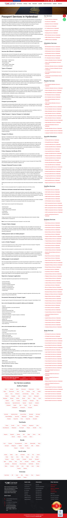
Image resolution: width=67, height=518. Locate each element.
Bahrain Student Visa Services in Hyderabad (53, 400)
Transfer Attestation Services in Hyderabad (53, 115)
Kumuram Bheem (23, 414)
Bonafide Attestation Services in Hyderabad (53, 128)
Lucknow (38, 454)
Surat (28, 454)
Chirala (38, 389)
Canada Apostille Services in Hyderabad (52, 144)
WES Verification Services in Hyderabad (52, 35)
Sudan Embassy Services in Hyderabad (52, 305)
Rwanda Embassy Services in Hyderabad (53, 303)
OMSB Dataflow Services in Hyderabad (52, 196)
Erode (18, 425)
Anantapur (11, 389)
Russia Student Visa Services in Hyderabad (53, 345)
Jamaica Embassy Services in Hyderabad (53, 278)
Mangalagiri (5, 398)
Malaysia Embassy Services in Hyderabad (53, 238)
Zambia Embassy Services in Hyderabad (53, 324)
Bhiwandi (37, 463)
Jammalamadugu (25, 393)
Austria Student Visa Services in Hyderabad (53, 363)
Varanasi (30, 459)
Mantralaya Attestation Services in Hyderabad (54, 66)
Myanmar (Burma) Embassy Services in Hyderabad (52, 253)
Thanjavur (28, 427)
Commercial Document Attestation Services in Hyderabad (53, 76)
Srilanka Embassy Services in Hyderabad (53, 249)
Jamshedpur (7, 463)
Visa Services (27, 486)
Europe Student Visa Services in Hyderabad (53, 343)
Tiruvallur (12, 425)
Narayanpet (31, 414)
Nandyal (23, 398)
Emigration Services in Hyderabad (51, 30)
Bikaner (6, 466)
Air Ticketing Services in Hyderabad (52, 28)
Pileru (13, 400)
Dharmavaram (11, 391)
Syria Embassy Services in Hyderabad (52, 307)
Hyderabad (6, 414)
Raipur (16, 461)
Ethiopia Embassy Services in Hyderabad (53, 267)
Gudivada (28, 391)
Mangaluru (12, 434)
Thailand (25, 477)
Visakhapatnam (14, 407)
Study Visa (53, 493)
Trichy (40, 427)
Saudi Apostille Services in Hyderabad (52, 148)
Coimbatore (24, 425)
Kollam (26, 443)
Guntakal (39, 391)
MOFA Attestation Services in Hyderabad (53, 55)
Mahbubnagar (24, 416)
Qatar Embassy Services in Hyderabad (52, 225)
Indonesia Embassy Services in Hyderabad (53, 273)
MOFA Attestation (39, 499)
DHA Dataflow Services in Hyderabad (52, 189)
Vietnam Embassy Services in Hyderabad (53, 320)
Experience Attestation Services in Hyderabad (54, 120)
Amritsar (18, 459)
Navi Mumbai (31, 463)
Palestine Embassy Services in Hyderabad (53, 300)
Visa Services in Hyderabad (50, 21)
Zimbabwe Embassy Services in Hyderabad (53, 326)
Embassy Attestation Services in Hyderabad (53, 60)
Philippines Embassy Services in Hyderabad (53, 276)
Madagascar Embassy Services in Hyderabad (53, 294)
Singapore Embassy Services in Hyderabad (53, 236)
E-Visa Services (27, 488)
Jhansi (32, 466)
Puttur (37, 400)
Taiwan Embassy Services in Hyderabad (52, 309)
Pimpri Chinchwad (23, 463)
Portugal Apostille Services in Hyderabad (53, 175)
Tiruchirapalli (21, 427)
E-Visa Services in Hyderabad (50, 26)
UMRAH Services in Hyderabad (51, 39)
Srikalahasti (8, 405)
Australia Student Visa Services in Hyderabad (53, 340)
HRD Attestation (39, 493)
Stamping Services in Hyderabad (51, 32)
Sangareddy (28, 418)
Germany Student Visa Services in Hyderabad (53, 347)
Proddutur (18, 400)
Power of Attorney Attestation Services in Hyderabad (53, 63)
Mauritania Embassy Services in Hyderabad (53, 291)
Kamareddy (17, 416)
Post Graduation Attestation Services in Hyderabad (52, 85)
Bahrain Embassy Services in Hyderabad (53, 232)
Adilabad (37, 416)
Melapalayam (14, 427)
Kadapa (32, 393)
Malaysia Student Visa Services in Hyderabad (53, 381)
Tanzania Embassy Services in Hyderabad (53, 312)
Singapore (38, 475)
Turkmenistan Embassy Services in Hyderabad (52, 315)
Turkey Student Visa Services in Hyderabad (53, 367)
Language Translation (54, 499)
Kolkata (11, 454)
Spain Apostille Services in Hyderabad (52, 180)
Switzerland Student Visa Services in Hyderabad (52, 374)
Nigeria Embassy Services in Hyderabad (52, 296)
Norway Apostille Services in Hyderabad (52, 173)
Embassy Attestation (39, 488)
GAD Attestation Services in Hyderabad (52, 53)
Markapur (12, 398)
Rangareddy (16, 418)
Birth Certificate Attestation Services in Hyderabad (52, 100)
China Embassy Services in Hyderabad (52, 245)
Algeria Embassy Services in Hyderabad (52, 260)
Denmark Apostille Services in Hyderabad (53, 169)
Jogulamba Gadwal (14, 414)
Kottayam (37, 445)
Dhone (18, 391)
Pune (33, 454)
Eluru (23, 391)
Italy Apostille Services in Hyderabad (52, 160)
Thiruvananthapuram (18, 443)
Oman (32, 475)
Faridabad (24, 459)
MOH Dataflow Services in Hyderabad (52, 194)
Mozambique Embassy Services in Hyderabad (54, 289)
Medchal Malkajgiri (8, 416)
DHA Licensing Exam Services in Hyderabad (53, 203)
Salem (37, 425)
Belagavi (19, 436)
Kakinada (7, 396)
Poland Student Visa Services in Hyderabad (53, 361)
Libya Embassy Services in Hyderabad (52, 285)
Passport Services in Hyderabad (51, 19)
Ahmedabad (22, 454)
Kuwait (17, 475)
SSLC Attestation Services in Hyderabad (52, 97)
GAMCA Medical (27, 499)
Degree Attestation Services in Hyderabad (53, 92)
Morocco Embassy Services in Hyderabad (53, 287)
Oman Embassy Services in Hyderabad (52, 234)
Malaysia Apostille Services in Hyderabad (53, 155)
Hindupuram (17, 393)
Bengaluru (5, 434)
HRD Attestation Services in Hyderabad (52, 48)
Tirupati (25, 405)
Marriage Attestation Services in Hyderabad (53, 106)
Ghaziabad (26, 461)
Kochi (5, 443)
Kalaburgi (25, 468)
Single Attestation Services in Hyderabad (53, 122)
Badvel (17, 389)
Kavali (19, 396)
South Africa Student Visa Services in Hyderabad (52, 384)
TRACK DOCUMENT (16, 0)
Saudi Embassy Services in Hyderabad (52, 229)
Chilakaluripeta (31, 389)
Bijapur (29, 434)
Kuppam (24, 396)
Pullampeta (32, 400)
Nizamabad (35, 418)
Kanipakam (13, 396)
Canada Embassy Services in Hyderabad (53, 243)
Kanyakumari (31, 425)
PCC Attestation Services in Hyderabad (52, 57)
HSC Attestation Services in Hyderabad (52, 94)
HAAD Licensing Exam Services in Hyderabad (53, 205)
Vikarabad (9, 418)
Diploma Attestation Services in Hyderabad (53, 90)
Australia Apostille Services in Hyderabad (53, 146)
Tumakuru (25, 436)
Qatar (22, 475)
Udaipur (38, 466)
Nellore (29, 398)
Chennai (6, 425)
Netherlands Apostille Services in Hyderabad (53, 166)
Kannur (39, 443)
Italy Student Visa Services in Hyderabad (53, 349)
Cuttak (27, 466)
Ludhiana (10, 461)
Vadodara (7, 459)
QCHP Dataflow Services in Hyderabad (52, 198)
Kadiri (38, 393)
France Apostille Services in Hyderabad (52, 164)
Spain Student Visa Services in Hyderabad (53, 356)
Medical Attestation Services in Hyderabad (53, 111)
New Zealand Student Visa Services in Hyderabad (52, 371)
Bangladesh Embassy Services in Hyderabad (53, 264)
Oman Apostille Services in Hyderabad (52, 151)
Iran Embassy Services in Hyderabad (52, 269)
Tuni (30, 405)
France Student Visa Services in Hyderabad (53, 358)
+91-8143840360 (33, 379)
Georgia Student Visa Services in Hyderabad (53, 365)
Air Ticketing (26, 490)
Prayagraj (19, 468)
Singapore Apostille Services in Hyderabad (53, 153)
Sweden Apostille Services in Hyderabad (53, 171)
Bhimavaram (23, 389)
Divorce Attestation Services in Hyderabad (53, 108)
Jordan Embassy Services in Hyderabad (52, 280)
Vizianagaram (22, 407)
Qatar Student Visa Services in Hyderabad (53, 393)
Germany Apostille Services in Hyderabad (53, 162)
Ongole (39, 398)
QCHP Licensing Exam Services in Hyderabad (53, 212)
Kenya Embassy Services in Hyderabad (52, 247)
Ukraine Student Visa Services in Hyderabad (53, 387)
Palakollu (7, 400)
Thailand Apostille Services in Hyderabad (53, 157)
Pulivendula (25, 400)
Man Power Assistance (55, 495)
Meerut (12, 459)
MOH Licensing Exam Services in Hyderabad (53, 207)
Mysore (31, 436)
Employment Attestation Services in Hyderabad (52, 125)
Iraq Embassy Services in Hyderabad (52, 271)
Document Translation (55, 497)
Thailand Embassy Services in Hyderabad (53, 240)
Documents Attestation (40, 486)
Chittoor (5, 391)
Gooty (11, 393)
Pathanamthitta (32, 443)
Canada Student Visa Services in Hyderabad (53, 338)
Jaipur (16, 454)
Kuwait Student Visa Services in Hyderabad (53, 396)
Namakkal (34, 427)
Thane (21, 461)
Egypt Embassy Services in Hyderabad (52, 258)
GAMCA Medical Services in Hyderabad (52, 37)
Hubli (39, 434)
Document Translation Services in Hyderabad (53, 130)
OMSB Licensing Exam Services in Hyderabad (54, 209)
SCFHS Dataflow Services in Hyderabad (52, 200)
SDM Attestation (39, 495)
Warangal (31, 416)
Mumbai (5, 454)
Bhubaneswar (14, 463)
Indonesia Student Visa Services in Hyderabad (54, 389)
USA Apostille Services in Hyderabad (52, 140)
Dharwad (13, 436)
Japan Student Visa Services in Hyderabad (53, 352)
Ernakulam (10, 443)
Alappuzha (26, 445)
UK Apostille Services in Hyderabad (52, 142)
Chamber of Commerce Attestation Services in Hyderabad (53, 69)
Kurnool (30, 396)
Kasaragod (7, 445)
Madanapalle (36, 396)
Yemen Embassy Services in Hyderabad (52, 322)
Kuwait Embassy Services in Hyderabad (52, 227)
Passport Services (27, 484)
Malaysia (19, 477)
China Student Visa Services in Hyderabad (53, 354)
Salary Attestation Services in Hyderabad (53, 113)
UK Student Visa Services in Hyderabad (52, 336)
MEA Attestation (39, 492)
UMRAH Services (27, 497)
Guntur (6, 393)
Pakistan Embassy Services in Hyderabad (53, 298)
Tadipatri (14, 405)
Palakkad (20, 445)
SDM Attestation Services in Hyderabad (52, 51)
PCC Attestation (39, 490)
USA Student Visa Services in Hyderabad (53, 334)
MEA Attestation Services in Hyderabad (52, 46)
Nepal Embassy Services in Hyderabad (52, 255)
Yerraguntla (30, 407)
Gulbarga (18, 434)
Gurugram (12, 466)
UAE (12, 475)
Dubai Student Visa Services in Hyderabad (53, 391)
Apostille (37, 484)
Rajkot (5, 461)
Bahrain (27, 475)
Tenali (20, 405)
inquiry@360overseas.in (24, 379)
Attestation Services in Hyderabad (51, 23)
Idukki (32, 445)
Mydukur (17, 398)
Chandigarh (37, 459)
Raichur (34, 434)
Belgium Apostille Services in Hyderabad (53, 182)
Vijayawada (36, 405)
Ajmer (23, 466)
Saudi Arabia (6, 475)
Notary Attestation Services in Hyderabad (53, 117)
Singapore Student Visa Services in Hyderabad (52, 378)
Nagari (34, 398)
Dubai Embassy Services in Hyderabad (52, 223)
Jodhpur (38, 461)
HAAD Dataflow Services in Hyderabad (52, 192)
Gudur (34, 391)
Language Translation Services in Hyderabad (53, 132)
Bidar (24, 434)
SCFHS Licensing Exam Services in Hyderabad (52, 215)
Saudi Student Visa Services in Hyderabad (53, 398)
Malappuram (14, 445)
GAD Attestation (39, 497)
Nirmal (22, 418)
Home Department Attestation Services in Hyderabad (53, 73)
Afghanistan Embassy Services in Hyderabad (53, 262)
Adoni (6, 389)
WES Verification (27, 495)
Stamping (26, 493)
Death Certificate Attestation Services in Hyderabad (52, 104)
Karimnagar (38, 414)
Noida (18, 466)
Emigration (26, 492)
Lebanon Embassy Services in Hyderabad (53, 282)
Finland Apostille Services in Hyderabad (52, 178)
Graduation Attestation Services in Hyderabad (54, 88)
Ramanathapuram (6, 427)
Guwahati (32, 461)
